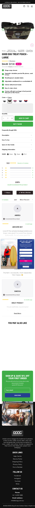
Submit (25, 260)
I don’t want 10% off (26, 266)
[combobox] (21, 256)
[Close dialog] (33, 240)
